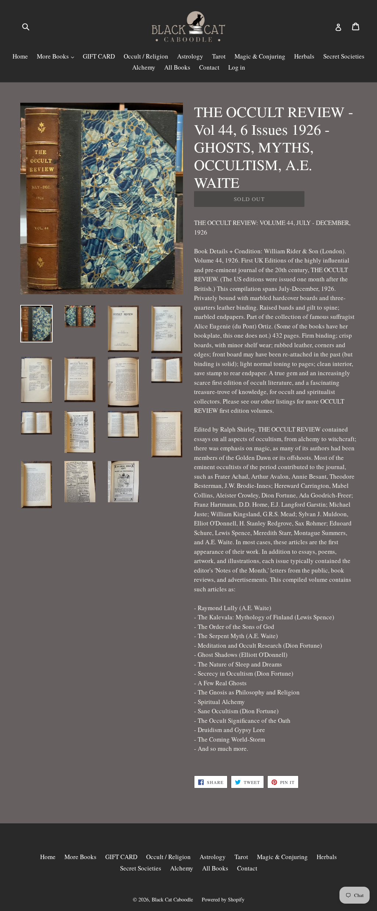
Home (20, 56)
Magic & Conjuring (260, 56)
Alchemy (143, 67)
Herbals (304, 56)
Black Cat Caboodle (172, 899)
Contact (209, 67)
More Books (53, 56)
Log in (236, 67)
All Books (177, 67)
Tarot (219, 56)
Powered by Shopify (223, 899)
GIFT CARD (99, 56)
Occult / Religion (146, 56)
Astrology (190, 56)
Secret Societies (343, 56)
